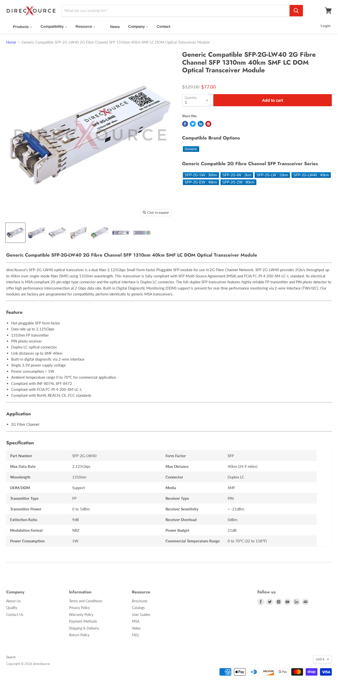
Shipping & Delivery (84, 628)
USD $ (320, 659)
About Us (13, 601)
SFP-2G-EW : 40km (201, 182)
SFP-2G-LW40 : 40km (311, 175)
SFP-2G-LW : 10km (272, 175)
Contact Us (14, 614)
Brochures (139, 601)
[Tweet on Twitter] (193, 124)
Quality (11, 608)
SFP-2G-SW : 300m (201, 175)
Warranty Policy (81, 614)
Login (326, 26)
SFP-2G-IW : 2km (236, 175)
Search (11, 657)
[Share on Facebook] (185, 124)
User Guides (141, 614)
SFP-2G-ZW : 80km (238, 182)
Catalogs (138, 608)
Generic (191, 149)
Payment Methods (83, 621)
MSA (135, 621)
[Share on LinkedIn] (201, 124)
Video (136, 628)
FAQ (135, 635)
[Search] (296, 10)
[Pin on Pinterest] (208, 124)
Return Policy (79, 635)
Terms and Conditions (85, 601)
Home (11, 42)
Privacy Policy (79, 608)
